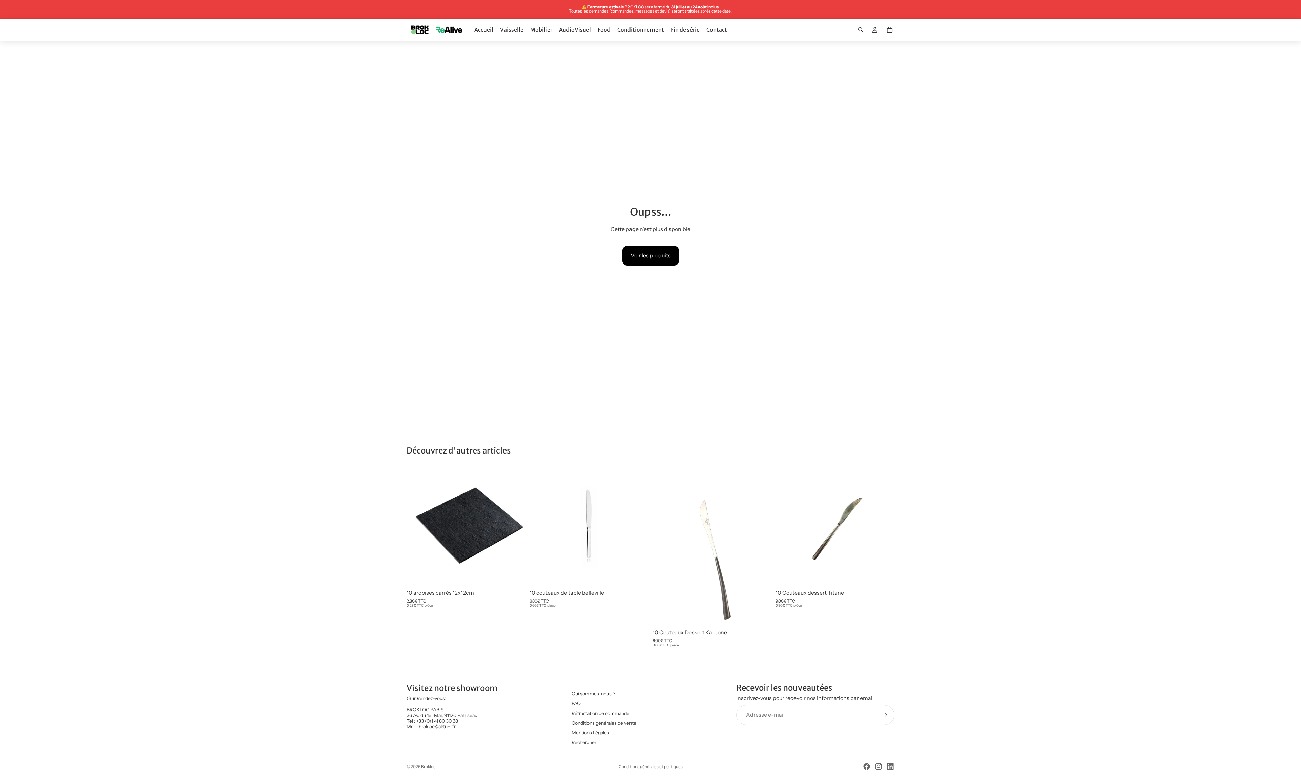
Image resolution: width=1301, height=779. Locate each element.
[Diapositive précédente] (417, 526)
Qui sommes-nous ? (593, 694)
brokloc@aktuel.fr (437, 727)
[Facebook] (867, 766)
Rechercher (584, 742)
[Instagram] (878, 766)
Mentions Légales (590, 733)
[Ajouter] (515, 576)
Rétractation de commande (600, 713)
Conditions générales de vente (604, 723)
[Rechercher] (860, 29)
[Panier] (889, 29)
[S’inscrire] (884, 715)
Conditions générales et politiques (651, 766)
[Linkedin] (890, 766)
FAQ (576, 703)
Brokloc (428, 766)
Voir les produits (651, 255)
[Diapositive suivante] (515, 526)
